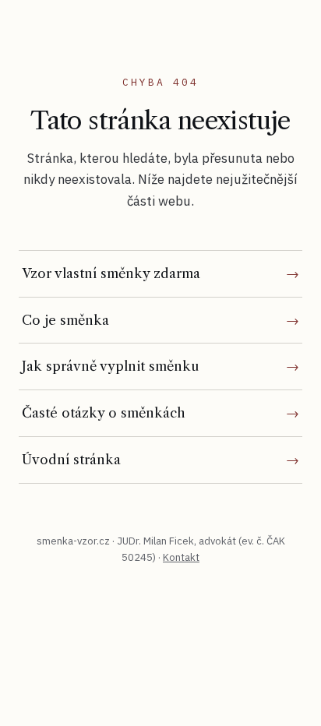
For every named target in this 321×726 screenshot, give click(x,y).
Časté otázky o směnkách (103, 413)
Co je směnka (65, 320)
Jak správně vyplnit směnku (110, 366)
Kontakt (181, 557)
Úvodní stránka (71, 459)
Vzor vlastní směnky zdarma (111, 273)
